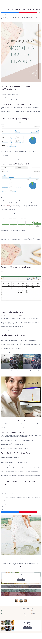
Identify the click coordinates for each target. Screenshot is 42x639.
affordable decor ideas (21, 590)
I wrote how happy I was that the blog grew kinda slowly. (27, 157)
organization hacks (21, 594)
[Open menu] (21, 4)
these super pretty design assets (12, 211)
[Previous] (15, 600)
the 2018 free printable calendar (8, 205)
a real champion (24, 350)
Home (2, 634)
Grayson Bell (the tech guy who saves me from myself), (18, 328)
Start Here (11, 634)
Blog (8, 634)
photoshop (19, 350)
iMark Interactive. (5, 319)
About (5, 634)
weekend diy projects (21, 587)
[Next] (27, 600)
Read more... (21, 566)
